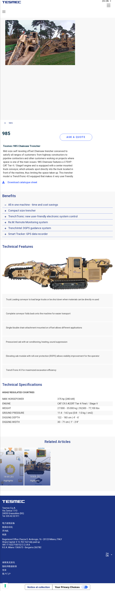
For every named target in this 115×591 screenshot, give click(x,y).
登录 (4, 570)
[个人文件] (11, 2)
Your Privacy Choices (67, 587)
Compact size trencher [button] (22, 210)
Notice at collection (38, 587)
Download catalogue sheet (22, 182)
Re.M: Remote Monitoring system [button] (28, 222)
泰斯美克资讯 (8, 562)
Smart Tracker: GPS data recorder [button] (28, 233)
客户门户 (6, 574)
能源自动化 (7, 527)
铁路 (4, 534)
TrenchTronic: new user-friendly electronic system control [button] (43, 216)
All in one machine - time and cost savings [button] (33, 204)
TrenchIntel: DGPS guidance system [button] (29, 228)
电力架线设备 (8, 523)
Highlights (8, 480)
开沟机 (5, 531)
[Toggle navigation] (4, 11)
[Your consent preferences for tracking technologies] (5, 586)
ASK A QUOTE (75, 137)
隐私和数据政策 (9, 566)
